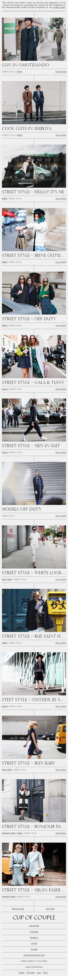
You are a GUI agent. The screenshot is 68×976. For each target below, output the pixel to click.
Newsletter (34, 926)
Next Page (50, 909)
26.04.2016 (60, 136)
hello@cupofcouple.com (34, 955)
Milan (5, 389)
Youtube (34, 950)
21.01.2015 (60, 516)
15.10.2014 (60, 770)
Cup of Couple (34, 918)
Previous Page (18, 909)
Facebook (34, 938)
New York (6, 580)
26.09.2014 (60, 834)
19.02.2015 (60, 453)
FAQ (45, 973)
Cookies (21, 973)
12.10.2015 (60, 262)
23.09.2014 (60, 897)
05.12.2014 (60, 643)
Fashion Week (8, 834)
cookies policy (59, 7)
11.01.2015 (60, 580)
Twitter (34, 944)
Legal (39, 973)
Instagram (34, 932)
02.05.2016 (60, 72)
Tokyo (19, 72)
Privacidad (30, 973)
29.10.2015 (60, 199)
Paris (4, 199)
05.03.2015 (60, 389)
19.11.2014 (60, 707)
